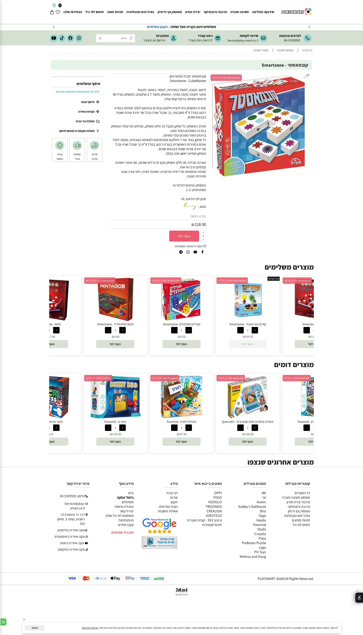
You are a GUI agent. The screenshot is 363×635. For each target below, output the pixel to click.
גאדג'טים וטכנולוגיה (140, 12)
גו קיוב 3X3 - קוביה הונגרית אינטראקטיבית (204, 522)
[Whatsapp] (3, 622)
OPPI (218, 493)
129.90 (117, 434)
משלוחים (128, 502)
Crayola (260, 533)
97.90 (183, 434)
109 (183, 337)
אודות (174, 497)
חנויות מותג (115, 12)
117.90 (51, 337)
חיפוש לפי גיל (94, 12)
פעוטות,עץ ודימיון (170, 12)
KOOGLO (215, 502)
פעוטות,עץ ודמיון (299, 511)
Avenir (261, 502)
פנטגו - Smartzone (49, 324)
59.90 (249, 337)
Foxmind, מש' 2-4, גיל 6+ (165, 378)
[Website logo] (296, 10)
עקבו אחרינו (126, 524)
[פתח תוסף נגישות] (359, 598)
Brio (263, 511)
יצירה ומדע (192, 12)
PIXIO (217, 497)
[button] (306, 77)
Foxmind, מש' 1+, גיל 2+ (98, 378)
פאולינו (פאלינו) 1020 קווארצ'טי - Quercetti (248, 422)
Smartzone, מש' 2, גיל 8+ (297, 280)
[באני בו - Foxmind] (115, 417)
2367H (194, 216)
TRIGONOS (214, 506)
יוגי (264, 497)
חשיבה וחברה (239, 12)
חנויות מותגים (301, 520)
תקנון (174, 502)
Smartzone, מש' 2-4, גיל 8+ (100, 280)
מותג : (202, 206)
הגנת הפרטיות (168, 506)
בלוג (131, 493)
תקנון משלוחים (166, 26)
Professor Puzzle (254, 543)
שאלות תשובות (168, 511)
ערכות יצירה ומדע (298, 502)
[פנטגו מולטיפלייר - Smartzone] (115, 320)
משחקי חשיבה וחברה (296, 497)
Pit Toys (260, 552)
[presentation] (54, 27)
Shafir (261, 529)
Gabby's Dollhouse (252, 506)
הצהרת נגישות (124, 506)
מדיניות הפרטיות (90, 628)
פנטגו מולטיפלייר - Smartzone (115, 324)
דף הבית (172, 493)
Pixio (262, 538)
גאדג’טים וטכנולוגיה (297, 515)
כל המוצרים (302, 493)
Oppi (262, 515)
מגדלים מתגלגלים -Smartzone (181, 324)
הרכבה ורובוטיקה (215, 12)
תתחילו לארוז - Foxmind (181, 422)
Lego (262, 547)
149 (117, 337)
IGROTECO (214, 515)
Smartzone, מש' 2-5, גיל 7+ (232, 280)
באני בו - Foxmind (115, 422)
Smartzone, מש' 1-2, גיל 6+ (226, 77)
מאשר (34, 627)
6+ (182, 199)
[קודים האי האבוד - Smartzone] (248, 320)
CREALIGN (214, 511)
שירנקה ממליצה (263, 12)
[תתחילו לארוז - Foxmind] (181, 417)
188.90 (249, 434)
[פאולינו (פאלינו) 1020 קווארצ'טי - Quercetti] (248, 417)
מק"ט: (202, 216)
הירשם (161, 40)
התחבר (147, 40)
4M (264, 493)
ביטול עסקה (125, 497)
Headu (261, 520)
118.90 (200, 224)
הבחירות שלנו (73, 12)
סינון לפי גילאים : (195, 199)
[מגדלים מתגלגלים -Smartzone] (181, 320)
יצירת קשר (127, 511)
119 (51, 434)
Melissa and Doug (253, 556)
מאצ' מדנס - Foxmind (49, 422)
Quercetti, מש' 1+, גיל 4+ (231, 378)
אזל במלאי (273, 278)
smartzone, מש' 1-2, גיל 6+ (166, 280)
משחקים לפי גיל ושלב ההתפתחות (119, 517)
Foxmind (259, 524)
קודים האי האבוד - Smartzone (247, 324)
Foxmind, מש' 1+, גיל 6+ (296, 378)
